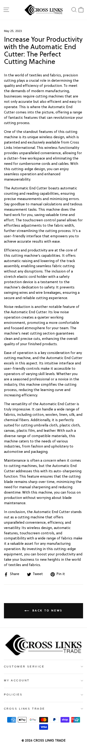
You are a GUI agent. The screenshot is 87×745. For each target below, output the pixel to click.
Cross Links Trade (24, 708)
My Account (16, 680)
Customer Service (24, 666)
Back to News (47, 610)
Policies (13, 694)
